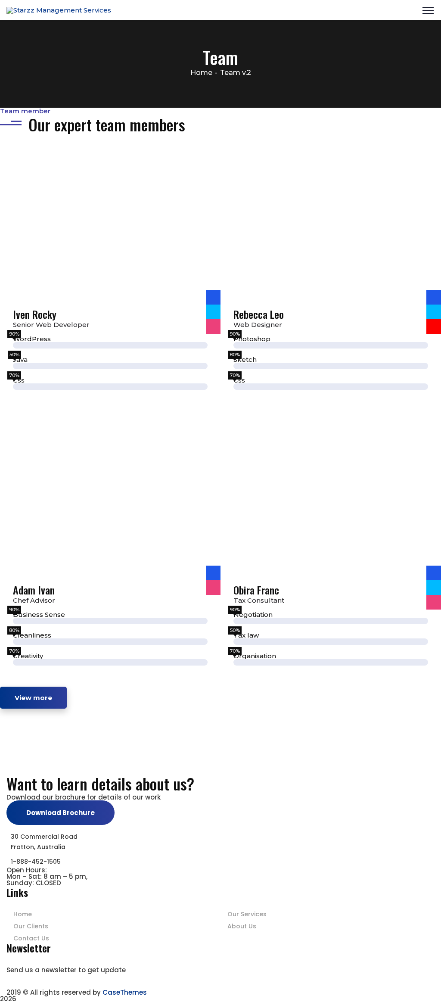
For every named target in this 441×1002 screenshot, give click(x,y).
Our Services (247, 914)
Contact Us (31, 938)
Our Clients (30, 926)
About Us (241, 926)
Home (201, 72)
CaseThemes (124, 992)
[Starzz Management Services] (58, 10)
